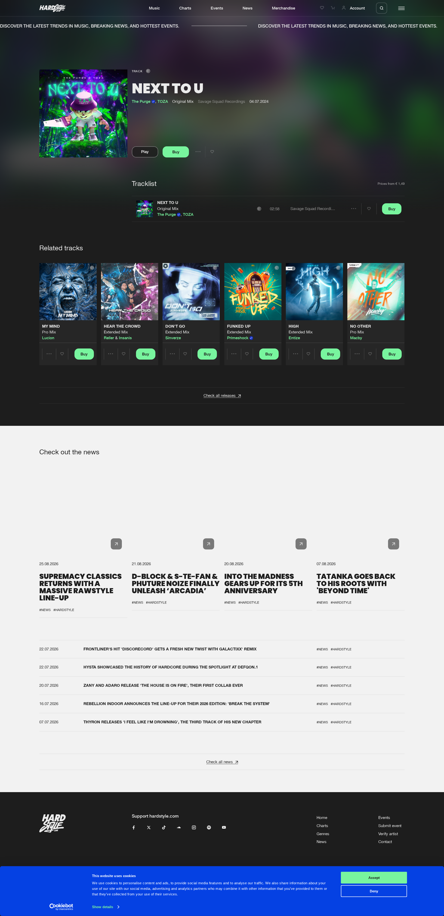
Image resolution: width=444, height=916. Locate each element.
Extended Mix (116, 332)
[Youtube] (224, 827)
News (248, 8)
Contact (385, 841)
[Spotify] (209, 827)
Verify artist (388, 833)
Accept (374, 878)
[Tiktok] (164, 827)
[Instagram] (194, 827)
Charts (185, 8)
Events (217, 8)
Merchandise (283, 8)
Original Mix (168, 208)
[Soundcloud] (179, 827)
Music (154, 8)
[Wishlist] (322, 8)
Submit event (389, 825)
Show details (102, 907)
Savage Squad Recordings (221, 101)
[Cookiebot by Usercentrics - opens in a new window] (61, 906)
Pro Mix (49, 332)
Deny (374, 891)
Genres (323, 833)
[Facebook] (134, 827)
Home (322, 817)
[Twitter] (149, 827)
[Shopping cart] (333, 8)
